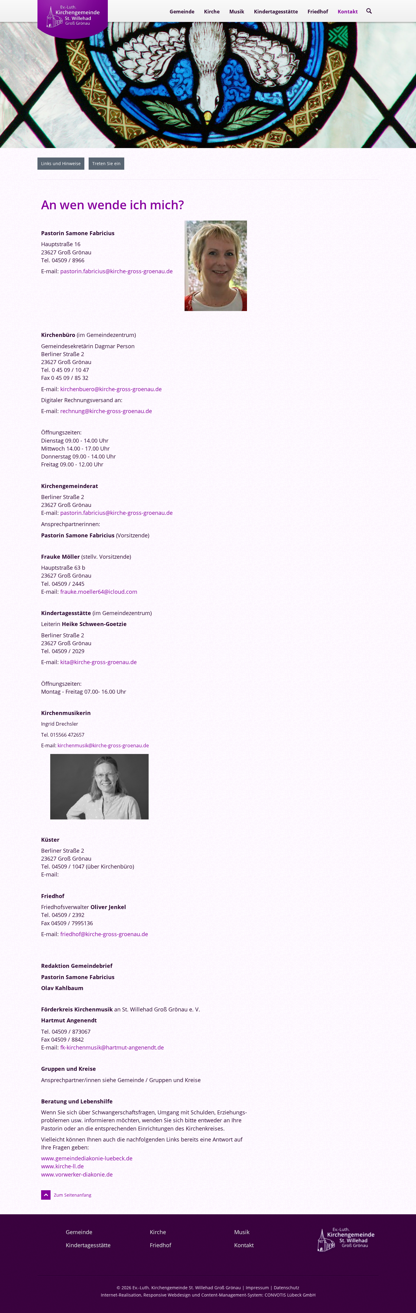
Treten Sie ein (106, 163)
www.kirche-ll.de (62, 1166)
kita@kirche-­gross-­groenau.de (98, 662)
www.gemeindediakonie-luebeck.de (86, 1158)
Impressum (257, 1287)
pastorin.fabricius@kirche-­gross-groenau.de (116, 271)
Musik (236, 11)
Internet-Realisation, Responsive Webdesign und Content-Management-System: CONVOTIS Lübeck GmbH (208, 1295)
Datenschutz (286, 1287)
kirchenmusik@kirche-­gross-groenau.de (103, 745)
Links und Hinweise (61, 163)
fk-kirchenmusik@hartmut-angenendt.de (112, 1047)
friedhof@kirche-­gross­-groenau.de (104, 934)
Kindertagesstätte (276, 11)
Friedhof (318, 11)
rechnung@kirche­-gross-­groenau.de (106, 411)
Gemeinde (182, 11)
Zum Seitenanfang (72, 1195)
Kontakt (348, 11)
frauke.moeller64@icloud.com (98, 591)
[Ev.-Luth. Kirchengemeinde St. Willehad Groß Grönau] (72, 34)
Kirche (212, 11)
